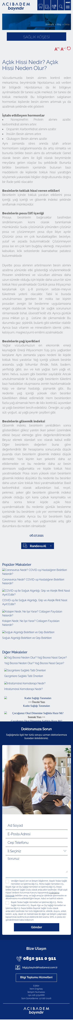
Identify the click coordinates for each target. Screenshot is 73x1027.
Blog (59, 24)
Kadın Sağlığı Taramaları (36, 704)
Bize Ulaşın (36, 948)
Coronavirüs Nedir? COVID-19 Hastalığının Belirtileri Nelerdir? (33, 581)
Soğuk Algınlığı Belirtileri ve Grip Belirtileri (27, 638)
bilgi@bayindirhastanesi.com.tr (39, 967)
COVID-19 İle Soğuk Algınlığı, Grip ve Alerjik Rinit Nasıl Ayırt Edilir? (34, 602)
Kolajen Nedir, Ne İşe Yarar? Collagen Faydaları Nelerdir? (30, 622)
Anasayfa (49, 24)
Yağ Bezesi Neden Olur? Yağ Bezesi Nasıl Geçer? (34, 663)
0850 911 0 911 (39, 958)
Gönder (36, 927)
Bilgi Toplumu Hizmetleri (36, 977)
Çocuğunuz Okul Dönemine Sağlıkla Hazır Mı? (36, 719)
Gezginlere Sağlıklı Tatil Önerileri (23, 676)
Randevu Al (38, 546)
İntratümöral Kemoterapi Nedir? (23, 689)
